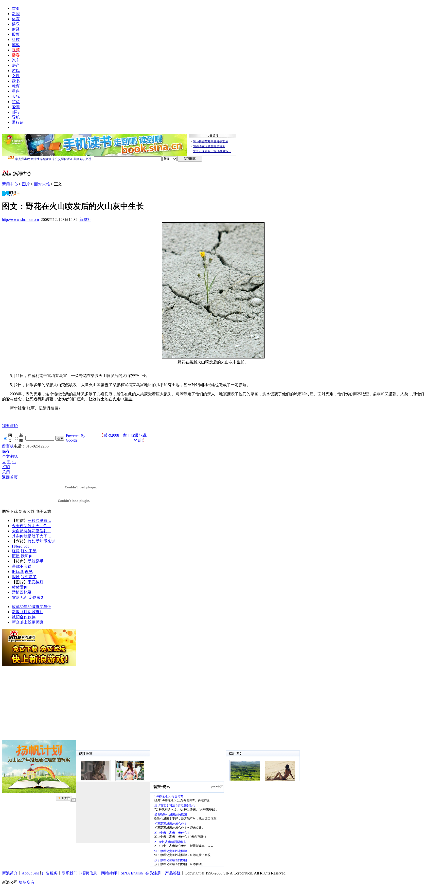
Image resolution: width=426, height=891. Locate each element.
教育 (16, 86)
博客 (16, 45)
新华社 (85, 219)
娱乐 (16, 24)
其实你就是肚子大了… (31, 536)
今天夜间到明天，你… (31, 526)
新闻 (16, 14)
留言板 (8, 446)
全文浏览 (10, 456)
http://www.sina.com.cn (20, 219)
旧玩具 (18, 572)
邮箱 (16, 112)
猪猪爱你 (20, 587)
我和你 (27, 556)
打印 (6, 467)
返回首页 (10, 477)
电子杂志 (43, 511)
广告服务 (50, 873)
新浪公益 (27, 511)
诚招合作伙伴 (24, 617)
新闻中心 (10, 184)
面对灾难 (42, 184)
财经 (16, 29)
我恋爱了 (28, 577)
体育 (16, 19)
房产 (16, 65)
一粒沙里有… (39, 520)
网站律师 (109, 873)
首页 (16, 8)
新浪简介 (10, 873)
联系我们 (69, 873)
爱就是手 (35, 561)
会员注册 (153, 873)
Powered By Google (75, 438)
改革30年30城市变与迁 (31, 607)
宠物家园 (36, 597)
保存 (6, 451)
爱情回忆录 (22, 592)
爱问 (16, 107)
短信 (16, 102)
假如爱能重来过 (41, 541)
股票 (16, 34)
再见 (29, 572)
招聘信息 (89, 873)
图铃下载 (10, 511)
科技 (16, 39)
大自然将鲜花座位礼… (31, 531)
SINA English (132, 873)
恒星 (16, 556)
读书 (16, 81)
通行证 (18, 122)
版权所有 (27, 882)
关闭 (6, 472)
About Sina (30, 873)
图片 (26, 184)
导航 (16, 117)
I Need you (20, 546)
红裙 (16, 551)
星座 (16, 91)
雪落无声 (20, 597)
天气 (16, 96)
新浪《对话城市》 (27, 612)
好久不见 (28, 551)
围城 (16, 577)
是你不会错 (22, 566)
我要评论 (10, 426)
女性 (16, 76)
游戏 (16, 71)
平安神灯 (35, 582)
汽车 (16, 60)
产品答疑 (173, 873)
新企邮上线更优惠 (27, 622)
